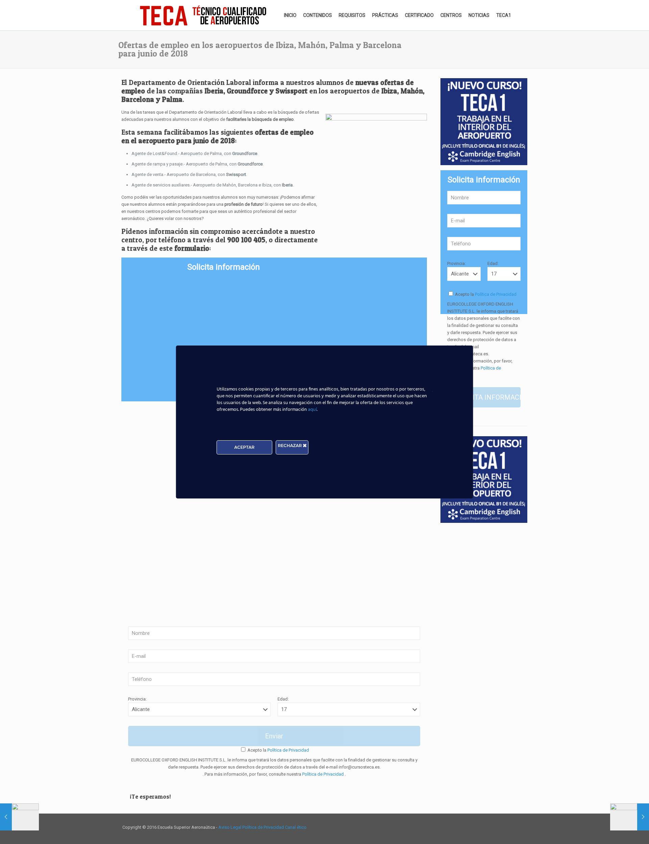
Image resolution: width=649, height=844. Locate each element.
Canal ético (296, 827)
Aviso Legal (230, 827)
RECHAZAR (290, 445)
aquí (312, 410)
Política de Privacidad (287, 750)
